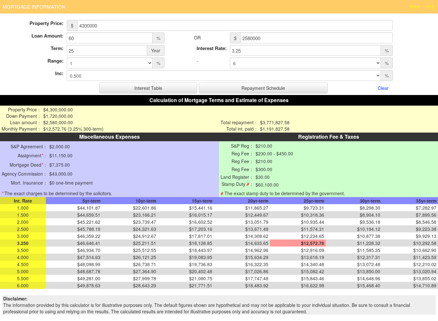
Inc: (59, 73)
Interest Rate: (212, 48)
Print (414, 6)
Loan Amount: (47, 35)
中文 (430, 6)
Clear (383, 88)
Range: (55, 60)
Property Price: (46, 23)
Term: (57, 48)
